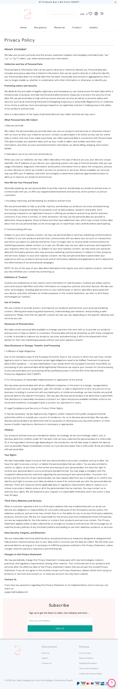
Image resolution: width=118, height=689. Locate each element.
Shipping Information (88, 663)
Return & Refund (86, 658)
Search (45, 658)
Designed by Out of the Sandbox (38, 680)
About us (46, 653)
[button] (40, 27)
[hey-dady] (27, 14)
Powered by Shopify (63, 680)
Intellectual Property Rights (90, 673)
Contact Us (46, 663)
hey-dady (17, 680)
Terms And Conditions (88, 668)
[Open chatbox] (112, 683)
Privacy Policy (85, 653)
